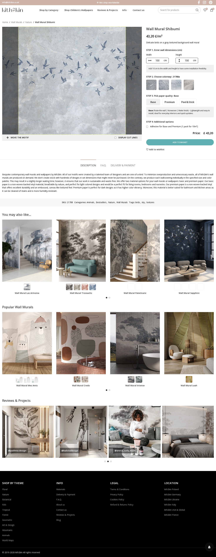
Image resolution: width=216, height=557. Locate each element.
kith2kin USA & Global (174, 509)
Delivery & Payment (65, 494)
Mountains (7, 530)
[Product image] (27, 250)
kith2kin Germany (172, 494)
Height (179, 54)
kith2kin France (171, 514)
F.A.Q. (59, 499)
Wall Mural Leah (189, 385)
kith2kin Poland (171, 489)
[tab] (88, 164)
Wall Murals (16, 22)
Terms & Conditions (119, 489)
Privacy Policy (116, 494)
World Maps (8, 540)
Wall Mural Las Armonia (27, 293)
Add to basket (180, 142)
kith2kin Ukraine (171, 499)
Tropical (6, 509)
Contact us (61, 509)
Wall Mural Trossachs (81, 293)
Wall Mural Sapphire (189, 293)
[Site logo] (12, 9)
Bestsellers (101, 202)
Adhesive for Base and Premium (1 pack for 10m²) (174, 126)
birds (137, 202)
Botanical (6, 499)
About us (60, 504)
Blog (58, 520)
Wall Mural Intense (135, 385)
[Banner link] (39, 432)
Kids (4, 504)
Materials (60, 489)
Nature (28, 22)
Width (149, 54)
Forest (5, 514)
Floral (4, 489)
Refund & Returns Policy (121, 504)
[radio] (151, 85)
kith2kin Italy (170, 504)
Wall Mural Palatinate (135, 293)
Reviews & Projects (65, 514)
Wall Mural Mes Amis (27, 385)
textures (150, 202)
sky (143, 202)
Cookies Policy (117, 499)
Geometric (7, 520)
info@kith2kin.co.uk (10, 2)
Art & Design (8, 525)
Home (5, 22)
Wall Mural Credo (81, 385)
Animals (90, 202)
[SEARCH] (197, 10)
